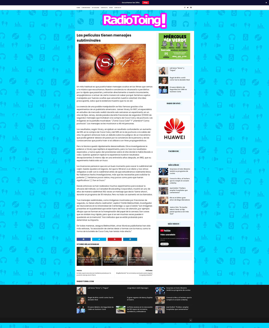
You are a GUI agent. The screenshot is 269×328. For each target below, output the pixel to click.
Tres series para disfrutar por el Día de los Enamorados (113, 260)
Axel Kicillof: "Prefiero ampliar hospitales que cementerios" (179, 190)
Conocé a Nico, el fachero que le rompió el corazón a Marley (180, 181)
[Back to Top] (190, 320)
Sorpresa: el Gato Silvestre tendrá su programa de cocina (180, 171)
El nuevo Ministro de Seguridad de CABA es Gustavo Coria (178, 89)
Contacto (104, 7)
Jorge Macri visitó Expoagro (137, 288)
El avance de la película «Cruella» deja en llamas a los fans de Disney (88, 260)
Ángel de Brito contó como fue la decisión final (180, 79)
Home (78, 7)
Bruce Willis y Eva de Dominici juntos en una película (137, 260)
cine (77, 257)
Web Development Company (77, 320)
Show (111, 7)
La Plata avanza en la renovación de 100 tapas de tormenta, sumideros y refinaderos (140, 309)
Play (145, 2)
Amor (103, 257)
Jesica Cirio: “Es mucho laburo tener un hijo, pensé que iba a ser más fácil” (179, 210)
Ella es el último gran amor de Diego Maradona (180, 199)
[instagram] (191, 7)
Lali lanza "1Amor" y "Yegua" (98, 288)
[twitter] (187, 7)
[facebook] (185, 7)
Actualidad (95, 7)
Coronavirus (86, 7)
